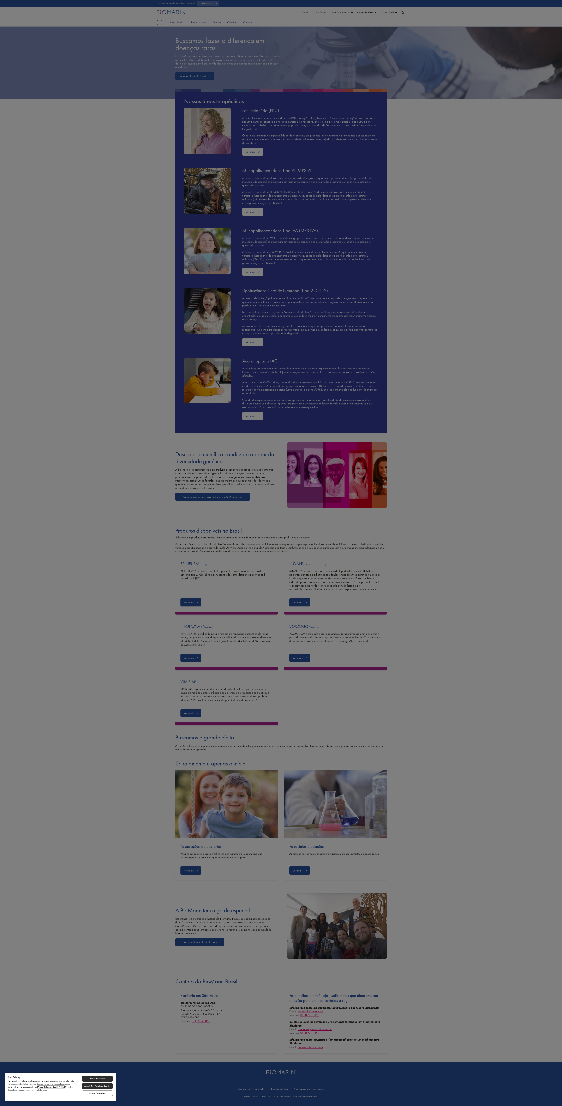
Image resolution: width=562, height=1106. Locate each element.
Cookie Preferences (97, 1093)
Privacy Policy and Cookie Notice (51, 1087)
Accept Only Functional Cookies (97, 1086)
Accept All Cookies (97, 1079)
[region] (60, 1087)
